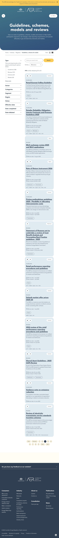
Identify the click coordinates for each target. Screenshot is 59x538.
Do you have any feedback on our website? (16, 467)
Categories (9, 89)
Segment (8, 93)
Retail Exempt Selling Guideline (39, 83)
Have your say (34, 504)
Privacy (22, 533)
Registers (18, 52)
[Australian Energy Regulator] (29, 10)
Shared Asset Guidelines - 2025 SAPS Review (38, 362)
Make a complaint (6, 506)
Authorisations (20, 511)
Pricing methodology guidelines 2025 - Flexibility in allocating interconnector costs (39, 201)
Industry (12, 52)
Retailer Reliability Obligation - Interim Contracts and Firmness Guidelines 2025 (39, 112)
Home (6, 52)
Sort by (26, 65)
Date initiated (10, 112)
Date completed (10, 108)
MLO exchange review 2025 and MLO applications (37, 146)
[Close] (57, 2)
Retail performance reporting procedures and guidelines (38, 267)
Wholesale (19, 493)
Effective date (10, 105)
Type (6, 60)
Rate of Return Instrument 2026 (39, 168)
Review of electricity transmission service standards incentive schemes (38, 415)
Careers (33, 493)
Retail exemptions (21, 513)
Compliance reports (21, 500)
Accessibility (4, 533)
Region (7, 97)
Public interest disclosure (7, 535)
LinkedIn (55, 535)
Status (7, 101)
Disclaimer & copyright (14, 533)
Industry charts (20, 520)
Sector (7, 85)
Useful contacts (5, 508)
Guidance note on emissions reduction (37, 391)
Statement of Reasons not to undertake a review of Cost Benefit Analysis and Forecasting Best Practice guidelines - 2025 (38, 234)
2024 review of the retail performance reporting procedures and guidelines (37, 329)
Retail (17, 498)
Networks (18, 496)
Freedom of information (31, 533)
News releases (49, 508)
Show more (8, 81)
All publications (50, 493)
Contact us (34, 496)
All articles (48, 506)
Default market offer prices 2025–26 (37, 298)
